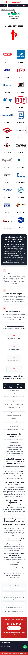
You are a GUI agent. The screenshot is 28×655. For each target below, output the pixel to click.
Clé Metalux (7, 167)
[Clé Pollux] (21, 190)
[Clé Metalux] (7, 160)
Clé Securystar (21, 212)
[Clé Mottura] (21, 160)
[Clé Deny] (7, 100)
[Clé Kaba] (21, 130)
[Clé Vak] (21, 220)
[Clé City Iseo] (21, 85)
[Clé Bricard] (7, 85)
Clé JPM (7, 137)
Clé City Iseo (20, 92)
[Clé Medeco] (21, 145)
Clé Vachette (7, 229)
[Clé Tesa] (7, 205)
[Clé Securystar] (21, 205)
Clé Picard (7, 197)
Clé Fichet (7, 122)
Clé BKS (21, 77)
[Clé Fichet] (7, 115)
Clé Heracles (20, 122)
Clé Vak (21, 227)
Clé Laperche (7, 152)
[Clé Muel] (7, 175)
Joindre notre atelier (14, 628)
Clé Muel (7, 182)
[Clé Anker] (21, 54)
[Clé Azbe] (7, 70)
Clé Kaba (20, 137)
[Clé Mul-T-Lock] (21, 175)
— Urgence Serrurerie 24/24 (15, 653)
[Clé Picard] (7, 190)
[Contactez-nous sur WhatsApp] (25, 647)
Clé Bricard (7, 92)
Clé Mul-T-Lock (20, 182)
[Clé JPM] (7, 130)
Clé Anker (20, 62)
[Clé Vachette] (7, 221)
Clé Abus (7, 62)
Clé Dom (21, 107)
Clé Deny (7, 107)
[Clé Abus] (7, 54)
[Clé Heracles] (21, 115)
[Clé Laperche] (7, 145)
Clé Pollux (21, 197)
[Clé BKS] (21, 70)
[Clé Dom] (21, 100)
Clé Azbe (7, 77)
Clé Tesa (7, 212)
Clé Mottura (20, 167)
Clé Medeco (21, 152)
